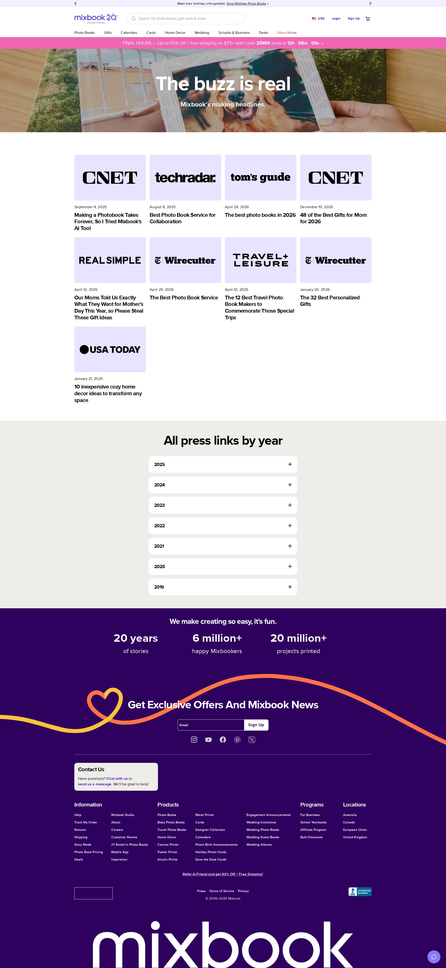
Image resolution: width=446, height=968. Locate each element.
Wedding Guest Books (262, 837)
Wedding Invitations (261, 822)
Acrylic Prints (167, 859)
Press (201, 891)
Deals (263, 32)
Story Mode (82, 844)
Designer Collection (210, 829)
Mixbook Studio (122, 815)
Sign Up (354, 18)
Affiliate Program (313, 829)
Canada (349, 822)
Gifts (108, 32)
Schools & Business (234, 32)
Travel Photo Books (171, 829)
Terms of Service (221, 891)
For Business (310, 815)
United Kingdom (355, 837)
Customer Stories (124, 837)
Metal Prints (204, 815)
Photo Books (84, 32)
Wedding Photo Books (262, 829)
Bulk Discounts (311, 837)
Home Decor (175, 32)
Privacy (243, 891)
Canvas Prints (167, 844)
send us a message (94, 784)
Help (77, 815)
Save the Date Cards (210, 859)
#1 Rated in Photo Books (129, 844)
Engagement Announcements (268, 815)
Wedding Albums (259, 844)
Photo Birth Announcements (216, 844)
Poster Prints (167, 852)
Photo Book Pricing (88, 852)
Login (336, 18)
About (115, 822)
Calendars (129, 32)
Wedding (202, 32)
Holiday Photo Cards (210, 852)
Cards (151, 32)
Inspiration (119, 859)
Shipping (80, 837)
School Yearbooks (313, 822)
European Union (355, 829)
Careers (117, 829)
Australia (350, 815)
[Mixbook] (96, 18)
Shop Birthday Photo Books (246, 3)
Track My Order (85, 822)
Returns (80, 829)
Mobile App (119, 852)
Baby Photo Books (171, 822)
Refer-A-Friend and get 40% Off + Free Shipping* (223, 874)
